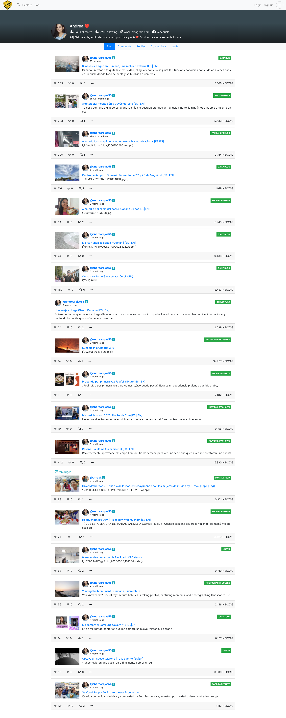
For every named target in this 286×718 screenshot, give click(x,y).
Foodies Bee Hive (221, 200)
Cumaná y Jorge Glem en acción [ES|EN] (107, 276)
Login (257, 5)
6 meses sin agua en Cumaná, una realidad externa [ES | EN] (120, 66)
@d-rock (96, 477)
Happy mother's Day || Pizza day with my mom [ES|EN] (116, 519)
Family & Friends (221, 133)
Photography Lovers (218, 339)
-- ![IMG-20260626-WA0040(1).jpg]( (105, 179)
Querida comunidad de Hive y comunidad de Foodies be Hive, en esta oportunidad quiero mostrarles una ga (150, 696)
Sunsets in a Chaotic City (98, 347)
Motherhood (222, 478)
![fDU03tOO (89, 280)
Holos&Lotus (222, 95)
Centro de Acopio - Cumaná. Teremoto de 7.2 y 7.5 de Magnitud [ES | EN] (128, 175)
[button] (279, 5)
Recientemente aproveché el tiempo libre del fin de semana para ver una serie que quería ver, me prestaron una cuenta (156, 453)
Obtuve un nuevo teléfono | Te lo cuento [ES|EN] (112, 658)
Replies (141, 46)
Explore (27, 5)
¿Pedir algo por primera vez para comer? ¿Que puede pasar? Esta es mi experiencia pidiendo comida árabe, (150, 385)
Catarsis (225, 58)
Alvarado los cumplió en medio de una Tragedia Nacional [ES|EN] (123, 141)
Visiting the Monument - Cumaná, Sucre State (111, 591)
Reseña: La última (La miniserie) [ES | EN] (108, 449)
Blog (109, 46)
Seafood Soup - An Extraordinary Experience (110, 692)
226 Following (108, 32)
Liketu (226, 549)
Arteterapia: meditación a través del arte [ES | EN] (113, 103)
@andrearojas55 (101, 57)
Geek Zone (224, 616)
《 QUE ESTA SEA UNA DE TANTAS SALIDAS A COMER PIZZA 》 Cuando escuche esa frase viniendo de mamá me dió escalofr (156, 525)
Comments (124, 46)
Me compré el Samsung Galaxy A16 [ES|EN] (109, 624)
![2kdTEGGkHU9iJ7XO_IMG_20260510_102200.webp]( (116, 490)
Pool (37, 5)
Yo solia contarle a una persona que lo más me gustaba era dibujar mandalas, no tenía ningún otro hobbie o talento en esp (156, 109)
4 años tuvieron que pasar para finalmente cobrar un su (117, 662)
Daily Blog (224, 167)
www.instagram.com (136, 32)
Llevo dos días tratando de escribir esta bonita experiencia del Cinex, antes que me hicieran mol (142, 419)
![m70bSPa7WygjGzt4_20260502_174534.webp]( (112, 561)
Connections (159, 46)
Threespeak (223, 302)
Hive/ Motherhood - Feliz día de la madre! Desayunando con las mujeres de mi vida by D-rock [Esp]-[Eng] (148, 486)
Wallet (175, 46)
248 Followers (83, 32)
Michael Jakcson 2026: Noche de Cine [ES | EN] (112, 415)
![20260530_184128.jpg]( (97, 351)
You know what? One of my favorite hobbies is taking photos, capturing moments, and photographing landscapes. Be (156, 595)
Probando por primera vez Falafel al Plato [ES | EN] (113, 381)
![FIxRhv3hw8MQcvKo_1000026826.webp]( (109, 246)
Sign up (268, 5)
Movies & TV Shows (219, 407)
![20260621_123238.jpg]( (97, 213)
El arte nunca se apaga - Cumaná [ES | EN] (109, 242)
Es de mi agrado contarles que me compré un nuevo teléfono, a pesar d (127, 628)
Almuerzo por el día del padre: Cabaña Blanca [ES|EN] (116, 209)
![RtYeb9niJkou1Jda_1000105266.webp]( (107, 145)
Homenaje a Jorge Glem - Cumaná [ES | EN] (82, 310)
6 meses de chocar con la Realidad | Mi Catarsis (112, 557)
